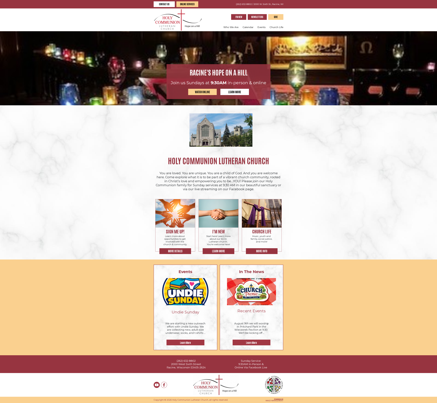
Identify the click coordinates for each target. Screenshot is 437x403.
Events (262, 27)
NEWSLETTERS (257, 16)
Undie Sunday (185, 312)
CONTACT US (164, 4)
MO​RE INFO (261, 251)
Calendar (248, 27)
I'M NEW (238, 16)
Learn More (185, 342)
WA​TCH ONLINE (202, 92)
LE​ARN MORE (234, 92)
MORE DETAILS (175, 251)
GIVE (276, 16)
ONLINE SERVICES (187, 4)
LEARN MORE (218, 251)
